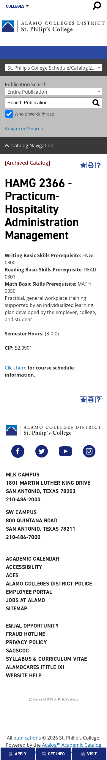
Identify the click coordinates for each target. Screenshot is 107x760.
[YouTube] (65, 456)
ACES (12, 575)
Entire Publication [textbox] (27, 92)
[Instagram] (89, 456)
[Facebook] (17, 456)
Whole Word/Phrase (34, 114)
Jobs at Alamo (25, 600)
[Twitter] (41, 456)
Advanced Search (24, 128)
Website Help (24, 675)
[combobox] (53, 67)
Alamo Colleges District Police (49, 583)
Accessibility (24, 567)
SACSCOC (17, 650)
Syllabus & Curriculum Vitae (46, 659)
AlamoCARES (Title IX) (35, 667)
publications (27, 738)
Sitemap (17, 608)
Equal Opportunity (32, 625)
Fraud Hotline (25, 634)
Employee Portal (29, 592)
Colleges (15, 6)
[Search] (96, 102)
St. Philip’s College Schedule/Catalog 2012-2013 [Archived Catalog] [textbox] (54, 68)
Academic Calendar (32, 558)
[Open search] (97, 5)
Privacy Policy (26, 642)
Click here (15, 367)
